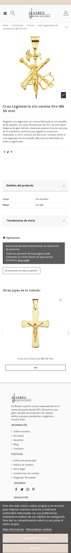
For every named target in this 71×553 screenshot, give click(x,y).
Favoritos (18, 440)
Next (67, 333)
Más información (13, 529)
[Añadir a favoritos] (60, 300)
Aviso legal (23, 260)
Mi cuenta (18, 435)
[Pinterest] (11, 152)
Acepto (35, 548)
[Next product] (67, 27)
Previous (3, 333)
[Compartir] (4, 152)
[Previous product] (66, 27)
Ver (35, 367)
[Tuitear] (8, 152)
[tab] (35, 186)
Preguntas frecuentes (24, 477)
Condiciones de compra (26, 473)
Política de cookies (23, 464)
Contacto (18, 448)
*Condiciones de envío (20, 220)
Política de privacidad (24, 460)
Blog (15, 444)
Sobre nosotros (21, 431)
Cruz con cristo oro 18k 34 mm (35, 358)
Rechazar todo (36, 538)
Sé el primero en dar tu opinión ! (21, 270)
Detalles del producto (19, 185)
